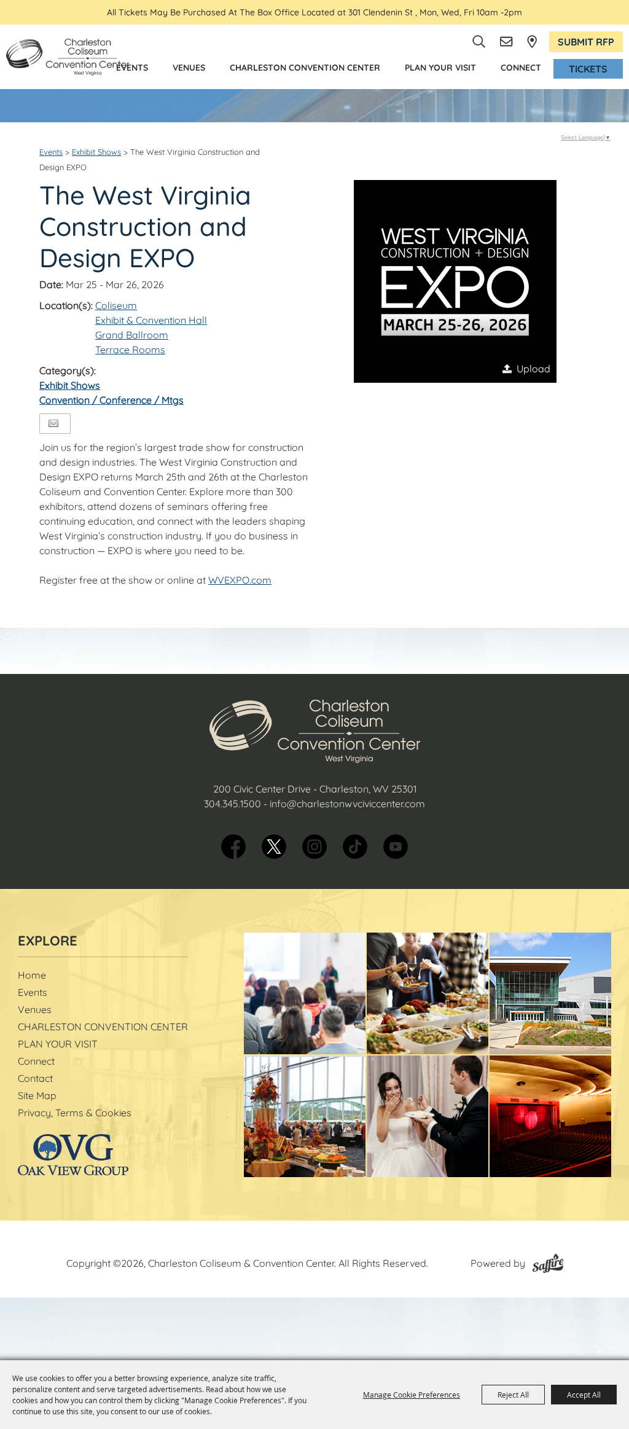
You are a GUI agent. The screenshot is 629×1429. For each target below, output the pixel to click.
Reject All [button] (513, 1395)
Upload (533, 368)
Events (132, 67)
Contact (35, 1078)
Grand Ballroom (131, 335)
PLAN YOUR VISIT (440, 67)
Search (479, 42)
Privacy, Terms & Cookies (74, 1112)
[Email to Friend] (53, 423)
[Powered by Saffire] (548, 1263)
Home (32, 975)
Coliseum (116, 305)
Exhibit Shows (96, 152)
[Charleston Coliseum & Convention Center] (67, 57)
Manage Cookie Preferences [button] (411, 1395)
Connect (521, 67)
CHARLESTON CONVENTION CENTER (305, 67)
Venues (189, 67)
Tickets (588, 69)
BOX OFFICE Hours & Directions (532, 41)
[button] (455, 281)
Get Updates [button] (507, 42)
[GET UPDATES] (507, 42)
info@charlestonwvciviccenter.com (347, 803)
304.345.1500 (232, 803)
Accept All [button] (584, 1395)
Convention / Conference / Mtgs (111, 400)
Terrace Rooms (130, 349)
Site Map (37, 1095)
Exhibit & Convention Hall (151, 320)
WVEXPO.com (240, 580)
